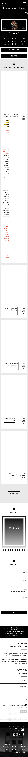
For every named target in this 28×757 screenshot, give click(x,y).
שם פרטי (24, 680)
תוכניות (15, 728)
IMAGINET (22, 753)
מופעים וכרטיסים (14, 726)
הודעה (25, 598)
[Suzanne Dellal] (4, 3)
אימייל (25, 581)
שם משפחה (23, 687)
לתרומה (23, 8)
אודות (22, 726)
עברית (8, 8)
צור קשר (8, 728)
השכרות (22, 728)
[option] (14, 25)
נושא (25, 589)
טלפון (25, 693)
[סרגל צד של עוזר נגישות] (26, 13)
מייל (26, 699)
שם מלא (24, 572)
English (14, 8)
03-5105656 (15, 632)
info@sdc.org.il (14, 635)
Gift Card (18, 730)
